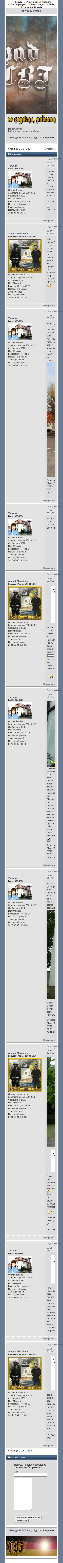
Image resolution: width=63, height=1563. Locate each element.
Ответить (50, 149)
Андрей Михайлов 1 (19, 233)
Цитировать (49, 221)
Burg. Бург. (33, 137)
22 (29, 149)
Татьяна (12, 166)
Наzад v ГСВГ (17, 137)
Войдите (12, 131)
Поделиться (52, 159)
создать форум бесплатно (44, 1537)
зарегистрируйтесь (30, 131)
